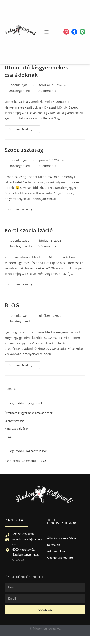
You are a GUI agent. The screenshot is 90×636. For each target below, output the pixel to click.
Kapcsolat (15, 520)
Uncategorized (19, 91)
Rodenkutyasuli (20, 85)
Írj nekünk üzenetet (24, 577)
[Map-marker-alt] (82, 32)
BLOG (12, 305)
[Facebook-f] (74, 32)
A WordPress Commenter (21, 461)
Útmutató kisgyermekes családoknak (36, 71)
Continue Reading (24, 128)
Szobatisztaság (24, 149)
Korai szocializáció (29, 230)
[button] (46, 31)
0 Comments (47, 91)
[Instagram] (66, 32)
